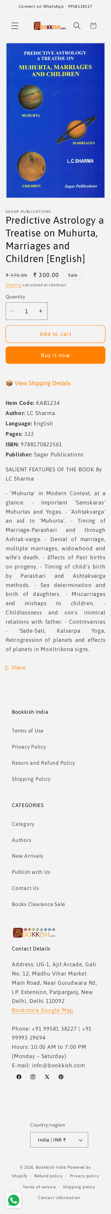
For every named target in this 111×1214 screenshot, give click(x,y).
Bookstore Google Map (42, 1010)
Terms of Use (28, 731)
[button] (15, 26)
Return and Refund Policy (43, 763)
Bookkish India (51, 1167)
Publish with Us (31, 872)
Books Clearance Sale (38, 904)
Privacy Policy (29, 747)
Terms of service (39, 1186)
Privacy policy (84, 1175)
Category (23, 824)
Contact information (59, 1197)
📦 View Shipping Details (38, 383)
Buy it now (55, 355)
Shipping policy (79, 1186)
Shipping (14, 285)
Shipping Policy (31, 779)
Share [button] (19, 668)
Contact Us (25, 888)
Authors (21, 840)
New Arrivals (27, 856)
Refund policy (48, 1175)
